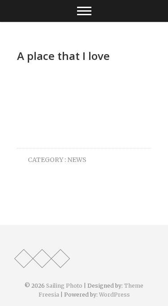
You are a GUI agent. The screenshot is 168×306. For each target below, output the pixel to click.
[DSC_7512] (67, 105)
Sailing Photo (64, 285)
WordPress (114, 294)
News (76, 160)
